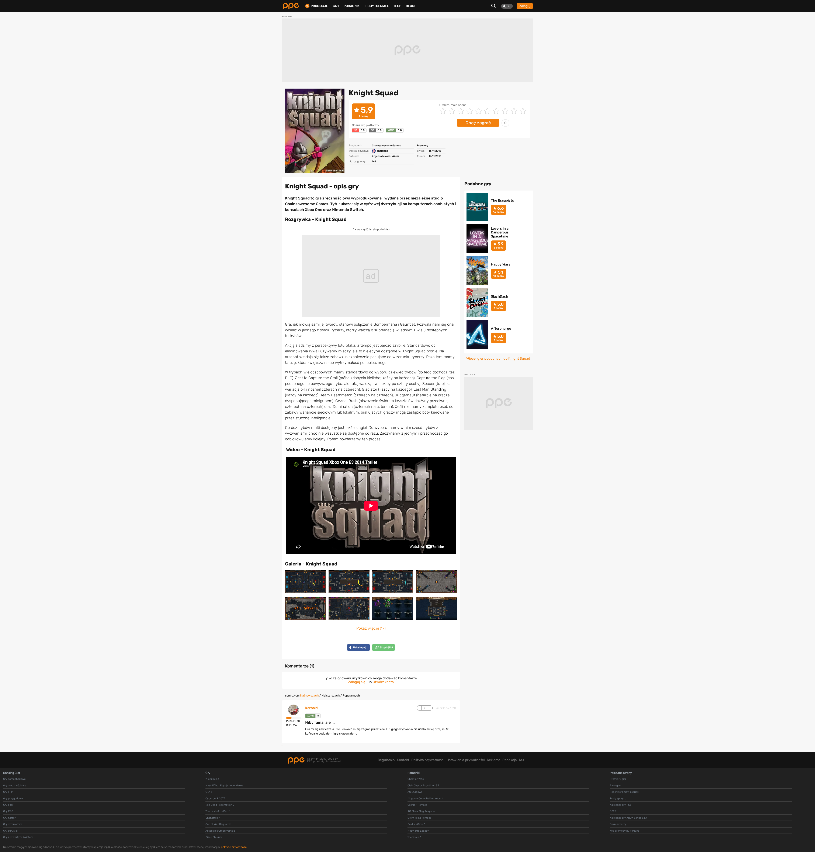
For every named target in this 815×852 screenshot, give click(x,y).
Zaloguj (524, 6)
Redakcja (509, 760)
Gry (336, 6)
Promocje (319, 6)
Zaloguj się (356, 682)
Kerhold (311, 708)
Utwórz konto (383, 682)
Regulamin (386, 760)
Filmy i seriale (377, 6)
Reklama (493, 760)
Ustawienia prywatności (466, 760)
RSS (522, 760)
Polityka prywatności (427, 760)
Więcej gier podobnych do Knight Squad (498, 358)
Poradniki (352, 6)
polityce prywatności (234, 847)
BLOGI (410, 6)
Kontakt (403, 760)
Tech (397, 6)
